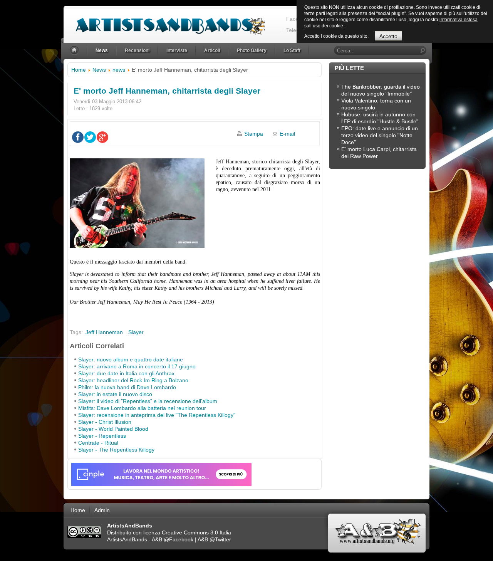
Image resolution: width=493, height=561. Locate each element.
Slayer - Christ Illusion (104, 422)
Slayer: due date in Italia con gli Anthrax (126, 373)
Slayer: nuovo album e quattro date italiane (130, 359)
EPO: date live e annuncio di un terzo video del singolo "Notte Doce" (379, 135)
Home (78, 70)
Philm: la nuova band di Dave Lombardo (127, 387)
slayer (136, 332)
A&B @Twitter (214, 539)
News (99, 70)
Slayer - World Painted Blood (113, 429)
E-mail (287, 134)
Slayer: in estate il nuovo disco (115, 394)
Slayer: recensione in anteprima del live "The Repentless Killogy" (156, 415)
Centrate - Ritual (98, 443)
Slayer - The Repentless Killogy (116, 450)
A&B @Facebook (172, 539)
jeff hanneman (104, 332)
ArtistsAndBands (127, 539)
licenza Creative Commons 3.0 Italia (187, 532)
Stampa (253, 134)
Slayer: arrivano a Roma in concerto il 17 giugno (137, 366)
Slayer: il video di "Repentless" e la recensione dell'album (147, 401)
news (118, 70)
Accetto (388, 36)
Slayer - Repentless (102, 436)
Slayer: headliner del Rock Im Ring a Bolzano (133, 380)
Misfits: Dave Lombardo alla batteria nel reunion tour (142, 408)
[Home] (75, 51)
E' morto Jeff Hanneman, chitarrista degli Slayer (167, 90)
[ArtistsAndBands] (164, 22)
